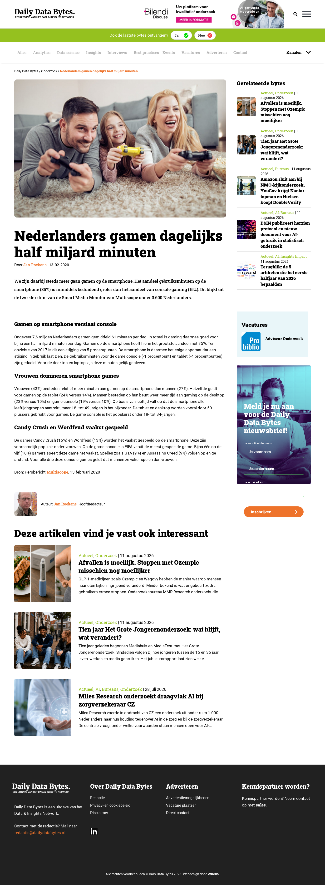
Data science (68, 52)
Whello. (213, 874)
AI (97, 689)
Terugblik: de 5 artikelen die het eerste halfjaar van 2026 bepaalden (284, 275)
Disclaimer (99, 813)
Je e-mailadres (253, 482)
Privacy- (96, 805)
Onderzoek (106, 555)
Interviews (117, 52)
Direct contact (178, 813)
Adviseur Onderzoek (284, 338)
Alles (21, 52)
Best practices (146, 52)
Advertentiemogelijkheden (187, 798)
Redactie (97, 798)
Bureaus (110, 689)
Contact (240, 52)
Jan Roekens (35, 264)
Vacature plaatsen (181, 805)
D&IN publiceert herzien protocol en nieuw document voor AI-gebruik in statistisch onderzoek (285, 234)
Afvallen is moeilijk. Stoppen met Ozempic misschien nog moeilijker (139, 566)
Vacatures (191, 52)
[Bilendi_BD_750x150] (212, 26)
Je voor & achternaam (258, 443)
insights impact (294, 256)
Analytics (41, 52)
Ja (176, 35)
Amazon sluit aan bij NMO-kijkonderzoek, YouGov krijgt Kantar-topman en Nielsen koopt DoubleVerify (283, 190)
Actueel (86, 555)
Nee (201, 35)
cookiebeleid (119, 805)
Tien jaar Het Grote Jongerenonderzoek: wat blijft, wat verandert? (282, 149)
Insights (93, 52)
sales (261, 805)
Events (168, 52)
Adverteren (217, 52)
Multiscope (57, 472)
